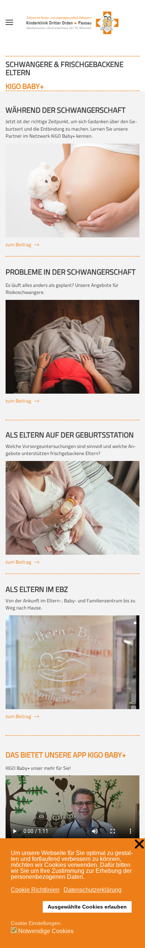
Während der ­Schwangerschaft (66, 110)
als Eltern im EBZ (37, 589)
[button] (9, 22)
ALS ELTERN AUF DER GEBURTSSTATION (70, 435)
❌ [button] (139, 844)
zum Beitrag (18, 244)
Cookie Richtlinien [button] (35, 890)
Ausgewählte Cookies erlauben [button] (87, 907)
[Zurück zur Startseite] (73, 22)
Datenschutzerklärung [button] (93, 890)
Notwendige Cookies (46, 931)
